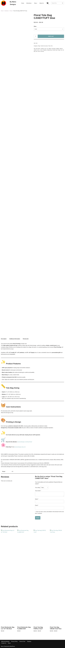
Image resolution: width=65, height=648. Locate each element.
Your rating (38, 487)
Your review (38, 490)
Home (22, 3)
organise (61, 48)
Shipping (29, 641)
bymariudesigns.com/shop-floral (24, 441)
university (42, 51)
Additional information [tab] (14, 338)
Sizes (35, 26)
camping (42, 48)
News (9, 643)
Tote (51, 45)
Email (36, 505)
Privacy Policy (14, 641)
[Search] (62, 3)
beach (39, 48)
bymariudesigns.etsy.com (20, 446)
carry (45, 48)
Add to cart (51, 36)
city (47, 48)
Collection (7, 10)
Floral (11, 10)
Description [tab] (4, 338)
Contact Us (3, 643)
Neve (2, 646)
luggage (57, 48)
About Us (41, 3)
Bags (39, 45)
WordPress (12, 646)
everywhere (53, 48)
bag (36, 48)
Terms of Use (22, 641)
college (49, 48)
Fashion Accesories (44, 45)
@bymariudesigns (5, 641)
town (36, 51)
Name (36, 499)
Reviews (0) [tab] (25, 338)
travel (39, 51)
